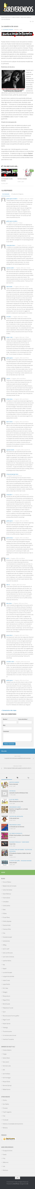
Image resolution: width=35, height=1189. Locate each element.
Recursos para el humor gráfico (11, 1016)
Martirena (5, 1170)
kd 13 (7, 558)
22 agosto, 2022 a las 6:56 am (18, 378)
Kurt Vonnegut (7, 1077)
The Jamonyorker (7, 1031)
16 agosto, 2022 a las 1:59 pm (26, 198)
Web (4, 725)
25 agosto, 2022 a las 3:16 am (20, 603)
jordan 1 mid (9, 337)
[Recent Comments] (28, 778)
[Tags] (17, 778)
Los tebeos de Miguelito (15, 833)
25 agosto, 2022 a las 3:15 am (18, 584)
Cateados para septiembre (16, 849)
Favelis (4, 1154)
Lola (4, 1166)
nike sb (8, 584)
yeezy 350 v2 (9, 635)
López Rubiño (6, 984)
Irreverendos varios (15, 807)
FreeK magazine (7, 1112)
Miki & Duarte (6, 1004)
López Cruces (6, 980)
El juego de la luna (7, 1150)
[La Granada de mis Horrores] (4, 827)
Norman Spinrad (7, 1085)
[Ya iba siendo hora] (4, 818)
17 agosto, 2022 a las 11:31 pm (23, 245)
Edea (4, 909)
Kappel (4, 968)
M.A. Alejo (5, 988)
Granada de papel (7, 937)
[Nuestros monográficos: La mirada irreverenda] (4, 809)
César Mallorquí (7, 894)
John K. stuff (6, 949)
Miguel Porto (6, 1000)
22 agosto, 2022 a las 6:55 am (21, 358)
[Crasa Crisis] (4, 843)
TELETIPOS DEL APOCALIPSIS (16, 816)
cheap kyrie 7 (9, 494)
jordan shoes (9, 399)
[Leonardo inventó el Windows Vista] (4, 793)
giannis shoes (9, 537)
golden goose (9, 358)
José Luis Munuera (8, 953)
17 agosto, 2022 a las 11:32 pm (22, 267)
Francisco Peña (7, 929)
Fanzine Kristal (6, 925)
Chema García (6, 898)
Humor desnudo (13, 784)
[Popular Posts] (6, 778)
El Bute (5, 913)
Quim (4, 1012)
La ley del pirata (13, 799)
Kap (4, 964)
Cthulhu (5, 1100)
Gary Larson (6, 1062)
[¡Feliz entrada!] (4, 863)
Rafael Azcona (6, 1089)
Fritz (4, 933)
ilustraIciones (6, 941)
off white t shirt (10, 661)
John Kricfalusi (6, 1074)
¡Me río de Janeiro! (14, 782)
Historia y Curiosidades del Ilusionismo (13, 1124)
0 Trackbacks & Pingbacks (17, 194)
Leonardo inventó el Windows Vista (18, 793)
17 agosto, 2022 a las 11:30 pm (14, 223)
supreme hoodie (10, 449)
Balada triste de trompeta (9, 886)
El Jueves (5, 1108)
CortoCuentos (6, 905)
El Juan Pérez (6, 917)
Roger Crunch (6, 1019)
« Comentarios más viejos (8, 710)
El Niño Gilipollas (7, 921)
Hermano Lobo (7, 1066)
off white (8, 316)
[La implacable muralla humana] (9, 173)
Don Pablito (6, 1104)
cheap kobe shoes (10, 245)
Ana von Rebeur (7, 882)
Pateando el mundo (8, 1008)
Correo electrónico (23, 719)
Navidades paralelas (15, 842)
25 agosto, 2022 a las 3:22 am (22, 661)
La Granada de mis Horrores (16, 826)
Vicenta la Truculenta (8, 1039)
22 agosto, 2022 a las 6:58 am (21, 521)
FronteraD (5, 1120)
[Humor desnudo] (4, 784)
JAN (4, 1070)
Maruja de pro (6, 996)
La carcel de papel (7, 972)
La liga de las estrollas (8, 976)
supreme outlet (10, 267)
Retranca (5, 1128)
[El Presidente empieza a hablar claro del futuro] (4, 852)
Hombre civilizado (22, 179)
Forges (5, 1054)
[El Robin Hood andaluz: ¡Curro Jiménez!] (4, 836)
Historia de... (12, 791)
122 (33, 21)
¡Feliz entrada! (13, 862)
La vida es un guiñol (14, 860)
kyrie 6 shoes (9, 421)
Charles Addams (7, 1050)
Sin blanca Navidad (26, 860)
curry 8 (8, 378)
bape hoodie (9, 286)
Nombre (5, 719)
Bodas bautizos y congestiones (10, 17)
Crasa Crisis (12, 844)
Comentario (6, 731)
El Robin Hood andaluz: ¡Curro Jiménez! (19, 835)
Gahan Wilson (6, 1058)
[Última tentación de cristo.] (4, 801)
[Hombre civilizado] (26, 173)
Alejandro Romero (8, 29)
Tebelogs (5, 1027)
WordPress (16, 1184)
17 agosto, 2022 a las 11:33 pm (19, 316)
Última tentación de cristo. (16, 801)
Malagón (5, 992)
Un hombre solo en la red (9, 1035)
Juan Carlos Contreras (8, 957)
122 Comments (5, 194)
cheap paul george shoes (12, 474)
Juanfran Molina (7, 960)
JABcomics (5, 1162)
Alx (27, 1184)
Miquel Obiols (6, 1081)
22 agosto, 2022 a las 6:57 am (23, 449)
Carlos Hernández (7, 890)
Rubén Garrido (6, 1023)
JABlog (4, 945)
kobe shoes (9, 603)
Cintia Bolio (6, 901)
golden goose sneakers (11, 198)
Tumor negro (25, 842)
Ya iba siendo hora (14, 818)
